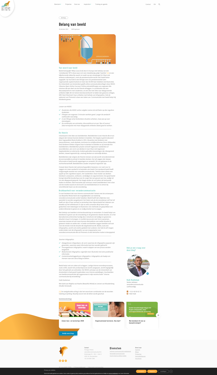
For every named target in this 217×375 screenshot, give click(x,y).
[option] (75, 315)
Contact (148, 4)
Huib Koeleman (133, 280)
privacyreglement (113, 373)
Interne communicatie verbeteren (120, 351)
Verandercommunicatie (117, 354)
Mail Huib (132, 294)
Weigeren (152, 371)
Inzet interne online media (118, 356)
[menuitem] (58, 4)
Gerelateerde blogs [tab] (65, 299)
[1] (108, 73)
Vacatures (138, 358)
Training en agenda (101, 4)
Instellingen (163, 371)
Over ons (77, 4)
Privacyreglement (80, 367)
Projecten (68, 4)
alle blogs (63, 18)
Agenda (137, 350)
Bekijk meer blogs (68, 333)
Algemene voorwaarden (95, 367)
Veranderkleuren (140, 356)
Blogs (137, 352)
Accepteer (141, 371)
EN (155, 4)
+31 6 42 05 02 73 (135, 291)
